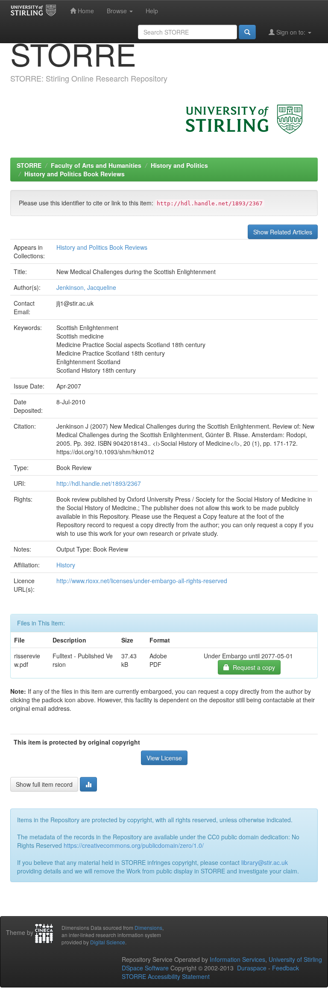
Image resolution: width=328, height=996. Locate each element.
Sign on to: (291, 32)
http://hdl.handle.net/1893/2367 (98, 483)
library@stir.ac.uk (264, 862)
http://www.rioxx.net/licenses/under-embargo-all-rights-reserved (141, 580)
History (65, 565)
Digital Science (107, 942)
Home (85, 10)
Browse (118, 10)
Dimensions (148, 927)
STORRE (29, 165)
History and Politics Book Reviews (74, 173)
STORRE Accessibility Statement (166, 976)
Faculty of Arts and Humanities (96, 165)
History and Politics (179, 165)
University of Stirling (295, 959)
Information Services (237, 959)
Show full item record (44, 784)
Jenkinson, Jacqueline (86, 287)
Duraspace (251, 968)
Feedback (285, 968)
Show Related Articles (282, 232)
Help (152, 10)
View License (164, 758)
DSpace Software (145, 968)
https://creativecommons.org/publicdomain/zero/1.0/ (134, 845)
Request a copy (252, 667)
